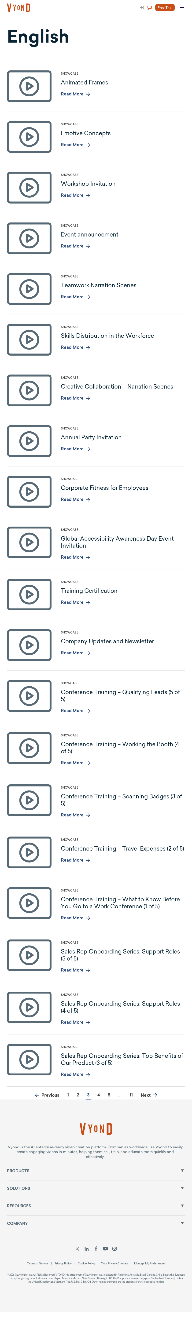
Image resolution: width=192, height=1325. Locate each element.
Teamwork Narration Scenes (99, 285)
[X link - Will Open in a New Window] (77, 1249)
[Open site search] (14, 24)
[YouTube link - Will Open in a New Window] (105, 1249)
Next (146, 1096)
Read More (72, 94)
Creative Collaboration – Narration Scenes (117, 386)
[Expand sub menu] (182, 1171)
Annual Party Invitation (91, 437)
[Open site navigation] (182, 8)
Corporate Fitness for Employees (104, 487)
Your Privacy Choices (114, 1263)
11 (131, 1095)
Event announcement (89, 234)
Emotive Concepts (86, 133)
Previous (50, 1096)
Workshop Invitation (88, 183)
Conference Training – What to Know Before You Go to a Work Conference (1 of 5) (120, 903)
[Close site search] (174, 24)
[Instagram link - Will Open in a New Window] (114, 1249)
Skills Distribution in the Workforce (107, 335)
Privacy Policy (63, 1263)
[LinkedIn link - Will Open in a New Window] (86, 1249)
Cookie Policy (86, 1263)
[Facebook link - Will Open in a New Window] (96, 1249)
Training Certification (89, 590)
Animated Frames (84, 82)
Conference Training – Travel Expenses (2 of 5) (122, 848)
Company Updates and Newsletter (107, 641)
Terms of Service (37, 1263)
